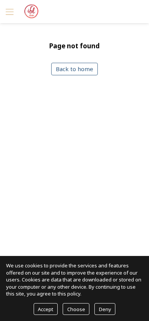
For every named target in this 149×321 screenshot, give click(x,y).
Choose (76, 309)
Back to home (74, 69)
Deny (105, 309)
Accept (45, 309)
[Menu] (9, 11)
